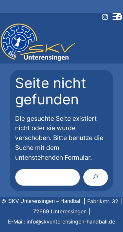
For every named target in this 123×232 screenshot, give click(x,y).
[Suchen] (95, 177)
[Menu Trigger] (116, 16)
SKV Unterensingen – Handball (45, 201)
